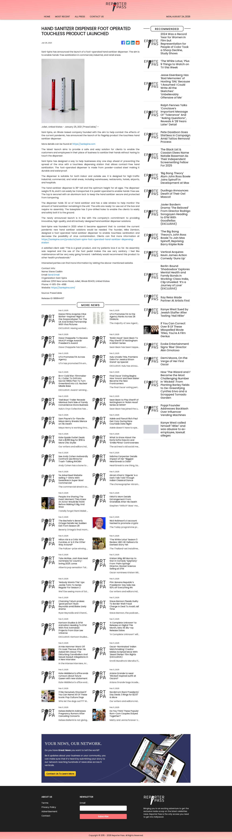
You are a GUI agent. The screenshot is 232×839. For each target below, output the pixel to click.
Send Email (53, 274)
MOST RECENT (62, 16)
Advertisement (49, 811)
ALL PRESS (80, 16)
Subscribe (103, 816)
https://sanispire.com (83, 144)
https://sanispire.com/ (63, 287)
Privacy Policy (48, 807)
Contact (45, 815)
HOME (47, 16)
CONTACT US (97, 16)
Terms (44, 802)
